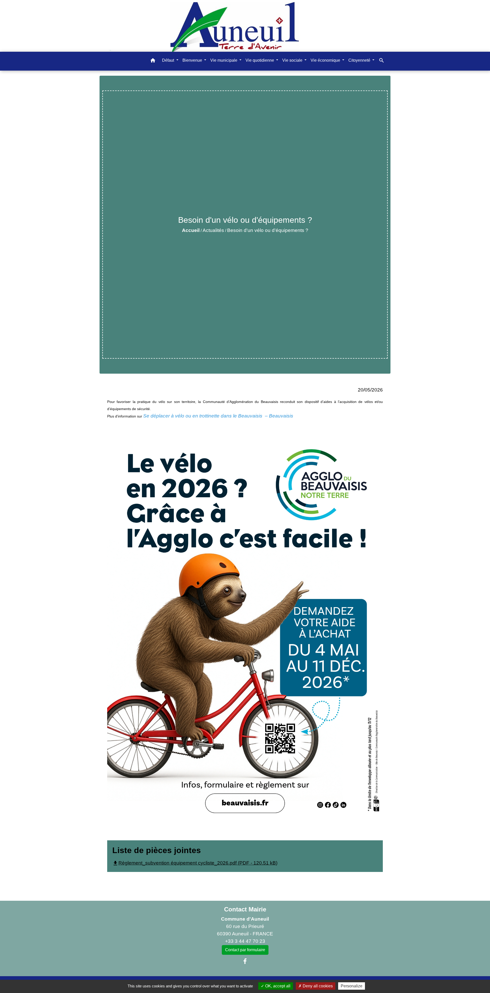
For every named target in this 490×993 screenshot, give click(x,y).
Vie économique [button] (326, 60)
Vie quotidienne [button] (260, 60)
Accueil (191, 230)
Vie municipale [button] (224, 60)
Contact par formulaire (245, 950)
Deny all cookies (317, 986)
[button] (153, 61)
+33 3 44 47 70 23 (245, 941)
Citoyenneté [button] (359, 60)
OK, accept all (277, 986)
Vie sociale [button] (292, 60)
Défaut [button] (168, 60)
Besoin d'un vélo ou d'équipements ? (267, 230)
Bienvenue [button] (192, 60)
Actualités (213, 230)
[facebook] (245, 961)
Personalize (351, 986)
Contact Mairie (245, 909)
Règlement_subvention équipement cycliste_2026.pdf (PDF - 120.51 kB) (194, 863)
